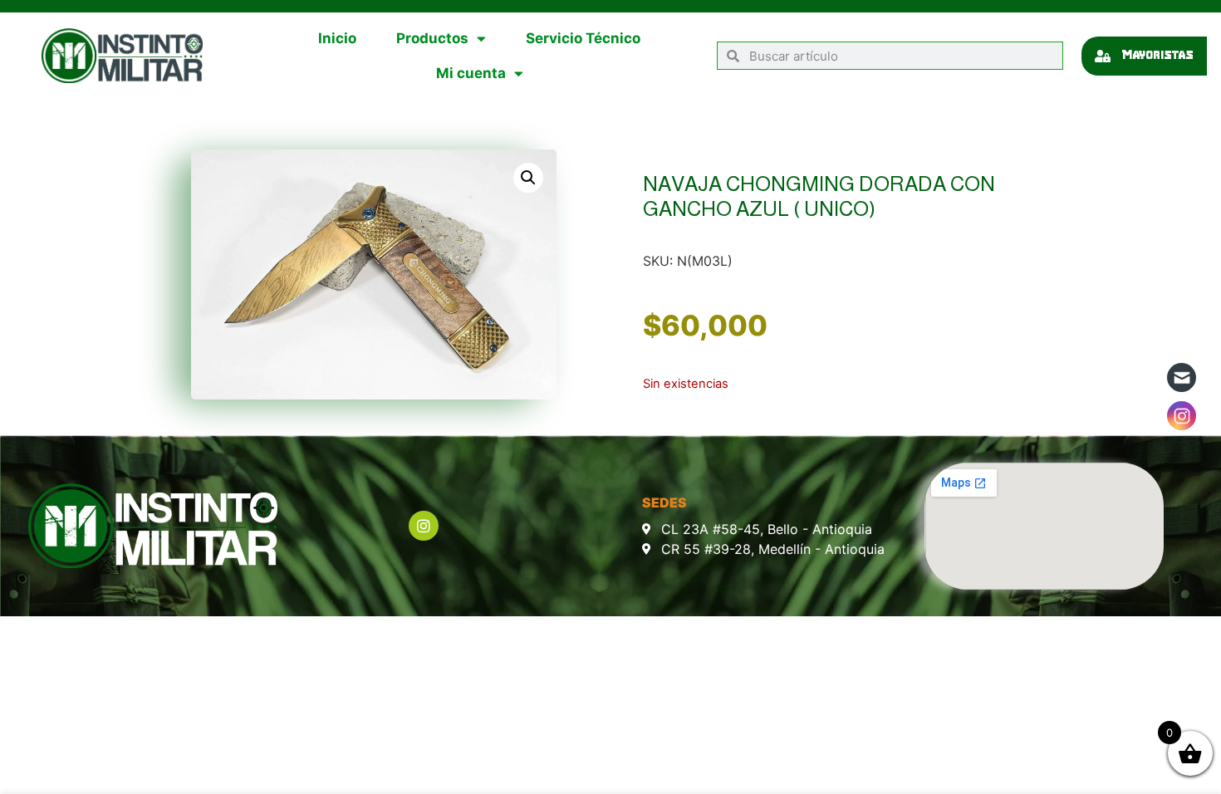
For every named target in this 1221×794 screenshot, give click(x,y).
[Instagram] (424, 526)
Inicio (337, 38)
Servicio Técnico (583, 38)
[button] (528, 178)
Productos (432, 38)
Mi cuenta (471, 73)
